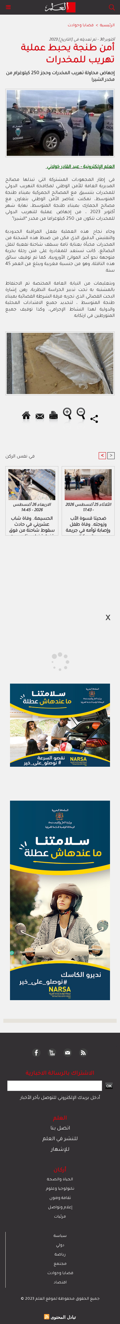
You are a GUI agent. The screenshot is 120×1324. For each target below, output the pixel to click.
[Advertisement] (56, 661)
